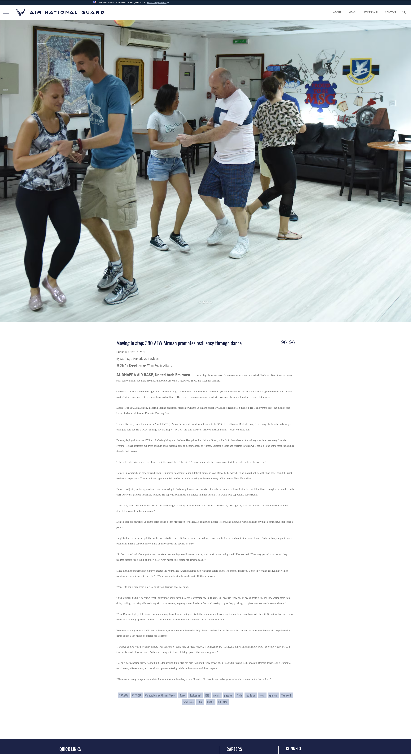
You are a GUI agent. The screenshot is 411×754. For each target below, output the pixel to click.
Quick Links (70, 749)
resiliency (250, 695)
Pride (239, 695)
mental (216, 695)
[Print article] (284, 342)
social (262, 695)
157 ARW (123, 695)
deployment (195, 695)
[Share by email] (292, 342)
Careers (234, 749)
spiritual (273, 695)
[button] (158, 2)
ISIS (207, 695)
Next (390, 171)
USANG (210, 702)
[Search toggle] (404, 12)
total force (189, 702)
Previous (20, 171)
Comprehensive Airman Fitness (160, 695)
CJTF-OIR (136, 695)
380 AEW (222, 702)
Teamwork (286, 695)
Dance (182, 695)
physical (228, 695)
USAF (200, 702)
